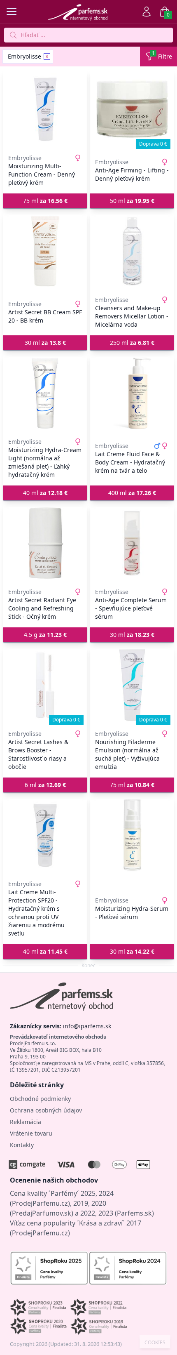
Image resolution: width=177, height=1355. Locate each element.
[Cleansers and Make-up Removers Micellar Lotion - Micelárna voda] (131, 251)
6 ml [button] (45, 785)
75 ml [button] (45, 201)
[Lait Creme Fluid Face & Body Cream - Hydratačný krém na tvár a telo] (131, 393)
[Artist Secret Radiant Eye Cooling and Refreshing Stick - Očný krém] (45, 543)
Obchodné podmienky (40, 1099)
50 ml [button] (132, 201)
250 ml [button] (132, 342)
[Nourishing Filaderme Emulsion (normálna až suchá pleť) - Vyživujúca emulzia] (131, 685)
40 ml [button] (45, 493)
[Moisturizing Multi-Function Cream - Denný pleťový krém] (45, 109)
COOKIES (154, 1342)
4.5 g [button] (45, 635)
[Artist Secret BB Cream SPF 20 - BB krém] (45, 251)
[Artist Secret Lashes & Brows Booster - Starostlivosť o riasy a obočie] (45, 685)
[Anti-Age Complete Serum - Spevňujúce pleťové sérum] (131, 543)
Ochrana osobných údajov (46, 1110)
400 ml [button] (132, 493)
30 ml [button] (45, 342)
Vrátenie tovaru (31, 1133)
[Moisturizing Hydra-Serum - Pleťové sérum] (131, 835)
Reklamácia (25, 1122)
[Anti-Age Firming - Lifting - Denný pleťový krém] (131, 109)
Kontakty (22, 1145)
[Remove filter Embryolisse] (47, 56)
